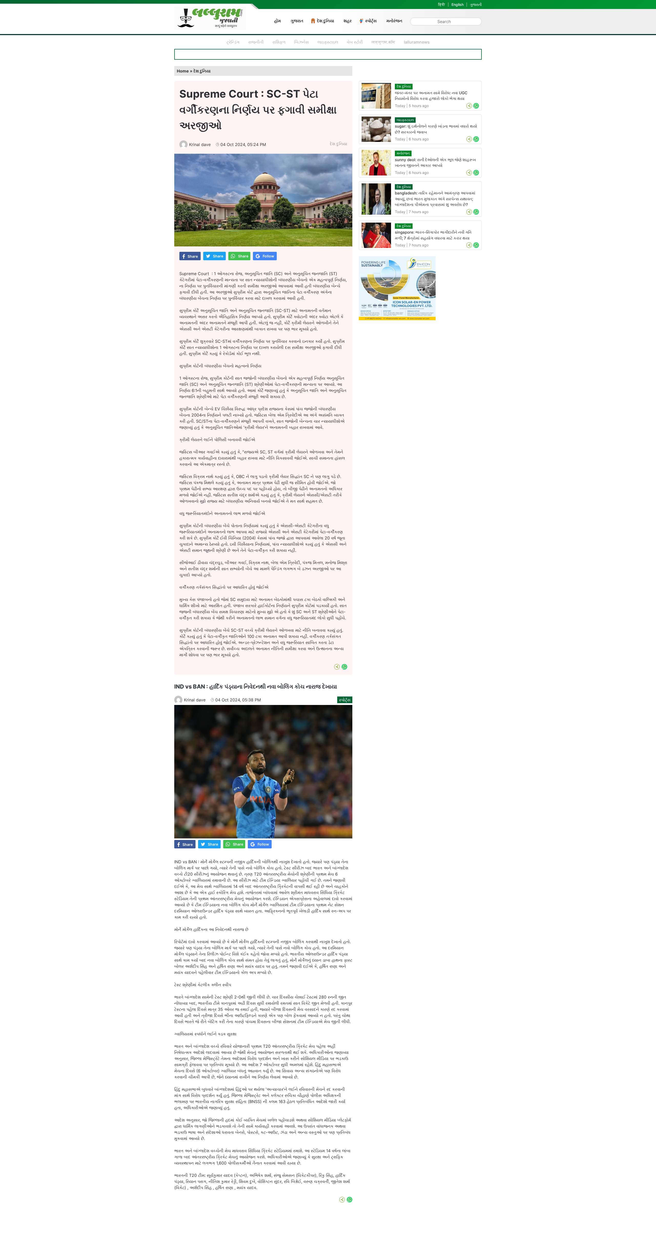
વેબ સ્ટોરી (355, 42)
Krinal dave (200, 144)
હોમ (277, 20)
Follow (268, 256)
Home (183, 71)
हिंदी (441, 4)
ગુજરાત (297, 20)
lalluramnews (417, 42)
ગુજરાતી (476, 4)
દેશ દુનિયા (325, 20)
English (458, 4)
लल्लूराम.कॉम (383, 42)
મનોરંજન (394, 20)
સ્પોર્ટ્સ (371, 20)
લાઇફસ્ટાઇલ (327, 42)
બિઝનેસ (301, 42)
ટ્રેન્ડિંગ (233, 42)
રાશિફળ (278, 42)
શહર (348, 20)
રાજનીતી (256, 42)
